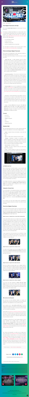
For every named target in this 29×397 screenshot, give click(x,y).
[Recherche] (27, 2)
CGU (14, 390)
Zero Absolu (15, 394)
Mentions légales (12, 390)
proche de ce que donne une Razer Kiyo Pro (16, 311)
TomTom (3, 366)
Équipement (9, 361)
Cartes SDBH (9, 391)
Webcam (18, 361)
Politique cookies (17, 390)
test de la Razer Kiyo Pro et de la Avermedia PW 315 (12, 91)
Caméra (5, 361)
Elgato (7, 361)
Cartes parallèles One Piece (14, 391)
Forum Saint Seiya (19, 391)
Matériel (13, 361)
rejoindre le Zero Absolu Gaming (12, 338)
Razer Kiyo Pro (11, 87)
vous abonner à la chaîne (14, 333)
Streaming (15, 361)
